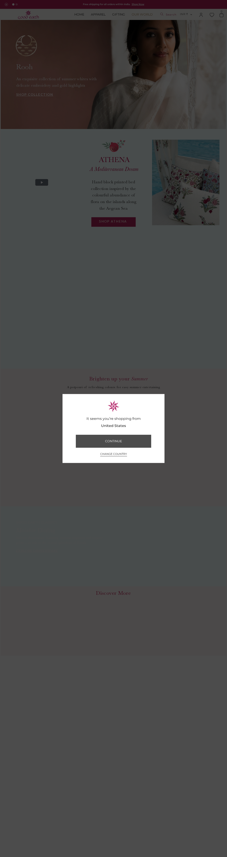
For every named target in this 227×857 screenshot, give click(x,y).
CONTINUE (113, 441)
